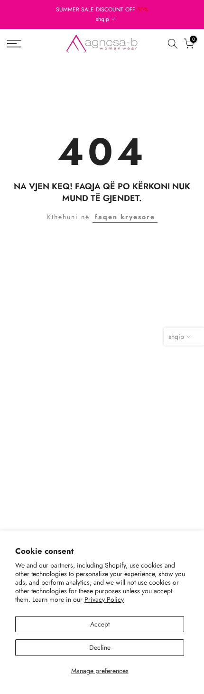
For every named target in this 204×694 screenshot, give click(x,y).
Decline (100, 647)
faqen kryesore (125, 217)
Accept (100, 624)
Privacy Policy (104, 599)
